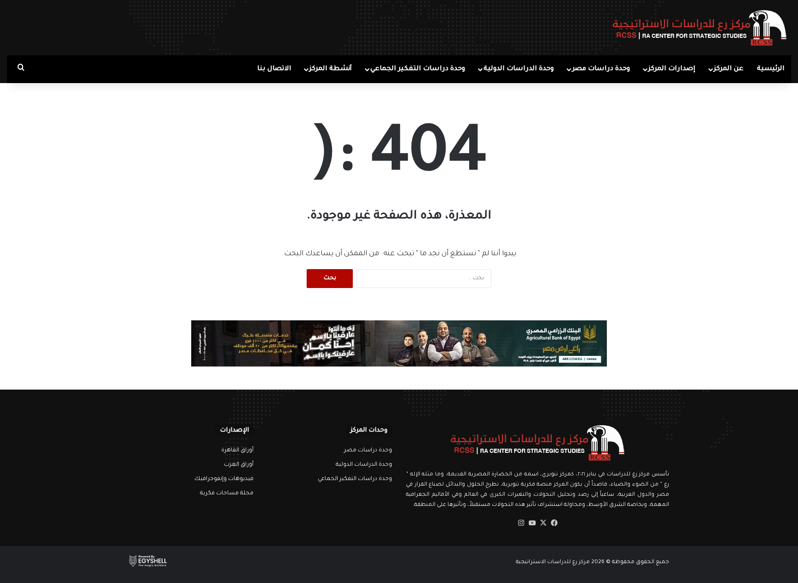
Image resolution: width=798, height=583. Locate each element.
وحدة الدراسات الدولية (519, 69)
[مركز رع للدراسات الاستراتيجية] (700, 27)
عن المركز (729, 69)
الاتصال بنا (274, 69)
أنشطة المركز (330, 69)
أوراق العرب (239, 465)
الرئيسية (771, 69)
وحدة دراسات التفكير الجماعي (417, 69)
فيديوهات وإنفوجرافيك (224, 479)
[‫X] (543, 523)
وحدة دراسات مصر (601, 69)
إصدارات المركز (671, 69)
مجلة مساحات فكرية (227, 493)
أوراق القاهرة (237, 450)
